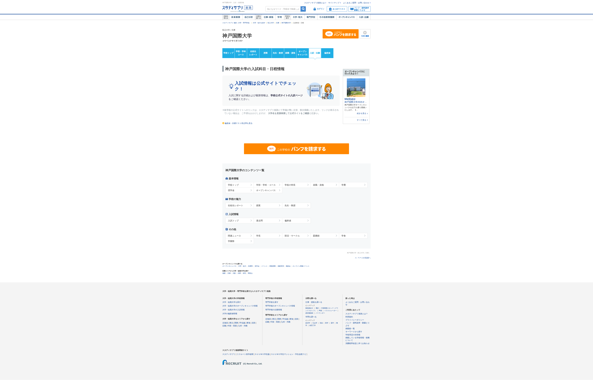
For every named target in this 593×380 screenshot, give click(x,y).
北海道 (225, 323)
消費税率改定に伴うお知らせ (357, 343)
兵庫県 (250, 266)
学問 (279, 17)
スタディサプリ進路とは (314, 3)
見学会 (257, 266)
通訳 (317, 308)
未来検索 (235, 17)
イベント (264, 266)
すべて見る (361, 120)
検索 (303, 9)
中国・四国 (232, 326)
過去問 (259, 220)
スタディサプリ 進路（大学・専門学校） (236, 23)
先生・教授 (278, 53)
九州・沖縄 (242, 326)
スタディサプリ (228, 354)
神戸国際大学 (286, 23)
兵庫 (277, 23)
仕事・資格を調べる (313, 302)
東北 (231, 323)
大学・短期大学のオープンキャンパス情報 (240, 306)
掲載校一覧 (350, 328)
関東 (236, 323)
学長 (258, 235)
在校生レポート (253, 53)
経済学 (307, 323)
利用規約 (349, 317)
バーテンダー (320, 313)
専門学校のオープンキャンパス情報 (280, 306)
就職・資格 (290, 53)
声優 (320, 310)
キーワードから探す (353, 332)
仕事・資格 (268, 17)
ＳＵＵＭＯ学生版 (262, 354)
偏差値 (327, 53)
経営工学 (312, 325)
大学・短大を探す (259, 23)
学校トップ (228, 53)
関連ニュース (234, 235)
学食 (343, 235)
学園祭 (231, 241)
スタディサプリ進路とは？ (356, 314)
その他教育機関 (326, 17)
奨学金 (231, 190)
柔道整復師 (309, 313)
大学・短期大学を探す (231, 302)
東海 (248, 323)
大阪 (234, 273)
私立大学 (271, 23)
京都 (229, 273)
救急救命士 (309, 308)
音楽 (321, 323)
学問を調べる (311, 317)
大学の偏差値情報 (229, 313)
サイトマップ (333, 3)
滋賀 (223, 273)
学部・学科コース (241, 53)
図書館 (316, 235)
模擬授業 (272, 266)
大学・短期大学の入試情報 (233, 310)
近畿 (224, 326)
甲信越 (242, 323)
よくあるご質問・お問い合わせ (356, 3)
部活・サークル (292, 235)
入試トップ (233, 220)
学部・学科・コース (266, 185)
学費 (343, 185)
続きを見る (361, 113)
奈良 (244, 273)
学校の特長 (290, 185)
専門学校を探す (271, 302)
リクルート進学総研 (245, 354)
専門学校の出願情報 (273, 310)
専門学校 (311, 17)
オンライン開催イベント (300, 266)
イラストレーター (330, 310)
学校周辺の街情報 (352, 335)
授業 (266, 53)
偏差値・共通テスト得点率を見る (238, 123)
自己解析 (248, 17)
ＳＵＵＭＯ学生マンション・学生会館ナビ (288, 354)
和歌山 (250, 273)
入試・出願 (364, 17)
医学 (326, 323)
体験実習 (281, 266)
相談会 (288, 266)
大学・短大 (298, 17)
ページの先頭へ (364, 258)
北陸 (253, 323)
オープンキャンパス (346, 17)
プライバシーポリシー (354, 320)
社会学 (315, 323)
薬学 (332, 323)
